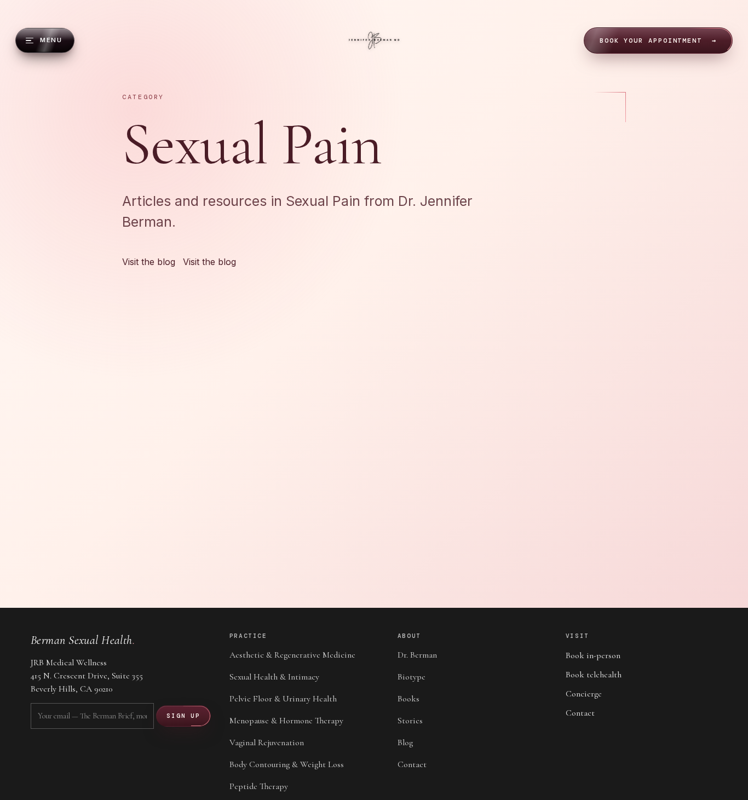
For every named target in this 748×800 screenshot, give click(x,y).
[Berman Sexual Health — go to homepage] (374, 40)
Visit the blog (209, 261)
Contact (412, 764)
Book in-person (593, 655)
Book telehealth (594, 674)
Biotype (411, 676)
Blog (405, 742)
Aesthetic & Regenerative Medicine (292, 654)
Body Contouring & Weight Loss (286, 764)
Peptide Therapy (258, 786)
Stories (410, 720)
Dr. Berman (417, 654)
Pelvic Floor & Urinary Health (283, 698)
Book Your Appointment (658, 40)
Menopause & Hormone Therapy (286, 720)
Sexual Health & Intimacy (274, 676)
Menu (51, 40)
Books (408, 698)
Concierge (584, 693)
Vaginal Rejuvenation (266, 742)
